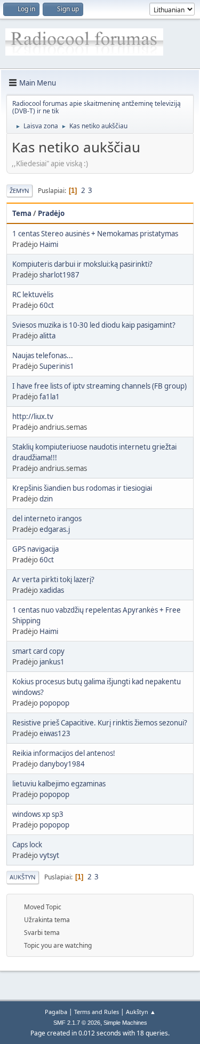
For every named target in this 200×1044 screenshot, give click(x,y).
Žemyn (19, 191)
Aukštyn (23, 877)
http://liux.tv (32, 416)
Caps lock (27, 844)
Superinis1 (56, 366)
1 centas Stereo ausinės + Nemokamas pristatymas (95, 233)
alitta (47, 336)
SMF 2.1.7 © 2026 (76, 1022)
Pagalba (56, 1012)
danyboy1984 (62, 764)
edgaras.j (54, 529)
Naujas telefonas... (42, 355)
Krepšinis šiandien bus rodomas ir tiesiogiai (82, 488)
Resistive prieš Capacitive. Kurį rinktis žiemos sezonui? (99, 723)
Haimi (48, 244)
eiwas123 (54, 733)
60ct (46, 305)
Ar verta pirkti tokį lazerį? (53, 579)
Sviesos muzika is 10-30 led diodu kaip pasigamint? (93, 325)
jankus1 (52, 662)
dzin (46, 499)
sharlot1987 (59, 275)
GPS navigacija (35, 549)
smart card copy (38, 651)
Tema (21, 213)
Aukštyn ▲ (141, 1012)
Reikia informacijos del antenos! (63, 753)
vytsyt (49, 855)
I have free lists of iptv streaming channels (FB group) (99, 386)
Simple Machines (125, 1022)
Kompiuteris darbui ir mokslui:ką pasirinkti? (82, 264)
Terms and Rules (96, 1012)
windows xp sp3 (37, 814)
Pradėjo (51, 213)
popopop (54, 703)
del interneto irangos (47, 518)
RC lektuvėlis (32, 294)
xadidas (51, 590)
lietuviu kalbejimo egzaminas (59, 783)
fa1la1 (49, 396)
